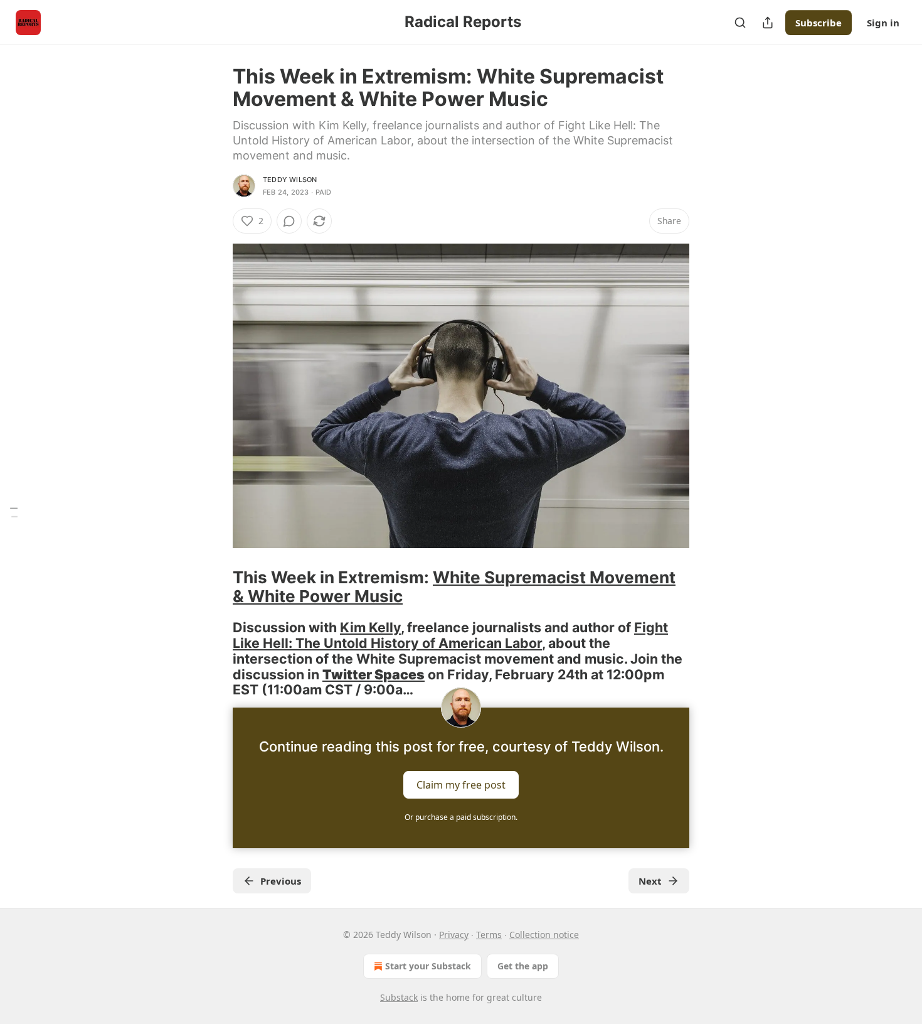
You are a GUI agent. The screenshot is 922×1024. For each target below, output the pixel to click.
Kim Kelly (370, 627)
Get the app (522, 966)
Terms (489, 934)
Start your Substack (428, 966)
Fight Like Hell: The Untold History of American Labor (450, 635)
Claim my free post (461, 785)
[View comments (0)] (289, 221)
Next (650, 881)
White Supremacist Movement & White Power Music (454, 587)
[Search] (740, 22)
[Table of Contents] (14, 512)
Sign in (883, 22)
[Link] (215, 587)
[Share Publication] (767, 22)
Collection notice (544, 934)
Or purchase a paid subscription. (461, 817)
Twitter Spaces (373, 674)
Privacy (454, 934)
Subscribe (818, 22)
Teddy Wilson (290, 179)
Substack (399, 997)
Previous (280, 881)
